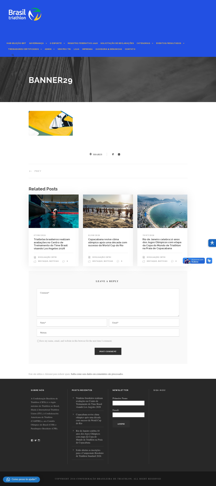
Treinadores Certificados (23, 49)
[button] (21, 479)
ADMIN (48, 49)
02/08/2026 (94, 235)
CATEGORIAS (143, 43)
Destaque (43, 261)
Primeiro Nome (120, 398)
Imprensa (87, 49)
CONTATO (130, 49)
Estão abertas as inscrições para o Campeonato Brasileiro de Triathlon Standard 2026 (90, 452)
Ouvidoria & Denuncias (109, 49)
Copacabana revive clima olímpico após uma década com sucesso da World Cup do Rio (107, 242)
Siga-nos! (159, 390)
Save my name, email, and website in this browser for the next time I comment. (76, 340)
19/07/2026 (148, 235)
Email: (116, 410)
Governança (36, 43)
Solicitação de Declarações (117, 43)
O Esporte (56, 43)
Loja (76, 49)
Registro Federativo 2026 (83, 43)
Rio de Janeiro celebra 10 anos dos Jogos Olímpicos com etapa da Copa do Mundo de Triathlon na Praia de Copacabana (162, 244)
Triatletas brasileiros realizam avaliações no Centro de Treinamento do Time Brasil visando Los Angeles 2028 (52, 244)
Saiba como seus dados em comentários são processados (97, 373)
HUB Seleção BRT (16, 43)
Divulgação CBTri (47, 257)
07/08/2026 (40, 235)
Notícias (54, 261)
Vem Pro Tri (64, 49)
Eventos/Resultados (168, 43)
